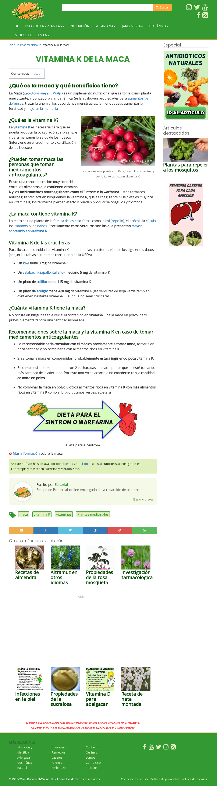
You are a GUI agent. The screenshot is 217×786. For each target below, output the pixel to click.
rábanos (21, 226)
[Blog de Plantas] (173, 748)
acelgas (43, 291)
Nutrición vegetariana (91, 26)
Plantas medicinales (29, 45)
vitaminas (63, 514)
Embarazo (59, 768)
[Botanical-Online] (34, 11)
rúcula (151, 220)
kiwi (26, 263)
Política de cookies (194, 779)
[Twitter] (158, 748)
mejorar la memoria (42, 108)
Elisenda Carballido (75, 464)
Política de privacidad (164, 779)
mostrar (36, 74)
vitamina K (42, 514)
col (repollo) (114, 220)
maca (23, 514)
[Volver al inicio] (17, 26)
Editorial (61, 484)
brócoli (134, 220)
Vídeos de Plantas (32, 35)
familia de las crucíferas (71, 220)
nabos (42, 226)
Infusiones (59, 747)
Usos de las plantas (43, 26)
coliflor (42, 281)
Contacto (92, 747)
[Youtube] (151, 748)
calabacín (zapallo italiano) (44, 272)
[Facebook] (144, 748)
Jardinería (131, 26)
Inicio (12, 45)
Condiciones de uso (134, 779)
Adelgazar (24, 757)
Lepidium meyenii (38, 93)
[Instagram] (165, 748)
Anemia (57, 763)
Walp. (57, 93)
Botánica (158, 26)
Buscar (164, 7)
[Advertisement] (83, 627)
